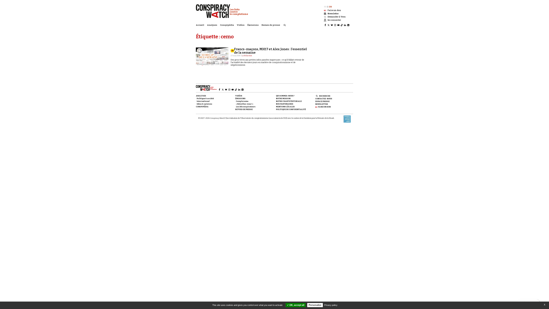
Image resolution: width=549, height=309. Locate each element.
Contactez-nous (323, 99)
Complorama (242, 101)
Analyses (212, 25)
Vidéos (240, 25)
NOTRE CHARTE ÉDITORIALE (289, 101)
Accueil (200, 25)
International (203, 101)
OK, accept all (296, 305)
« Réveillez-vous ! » (244, 104)
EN (330, 7)
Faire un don (324, 107)
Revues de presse (270, 25)
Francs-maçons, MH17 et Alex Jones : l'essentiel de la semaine (270, 51)
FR (325, 7)
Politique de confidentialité (291, 109)
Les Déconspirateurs (245, 107)
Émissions (253, 25)
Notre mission (283, 99)
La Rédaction (246, 56)
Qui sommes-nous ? (285, 96)
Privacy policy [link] (330, 305)
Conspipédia (227, 25)
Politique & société (205, 99)
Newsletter (321, 104)
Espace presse (322, 101)
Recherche (324, 96)
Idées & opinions (204, 104)
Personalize (315, 305)
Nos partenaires (284, 104)
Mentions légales (285, 107)
